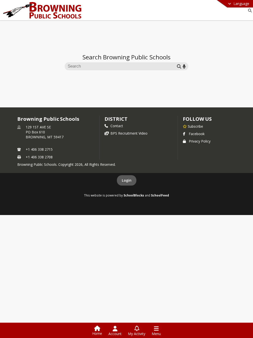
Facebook (197, 133)
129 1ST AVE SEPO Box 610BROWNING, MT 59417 (44, 132)
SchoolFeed (160, 195)
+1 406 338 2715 (39, 149)
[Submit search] (179, 66)
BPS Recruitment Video (129, 133)
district (116, 119)
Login (126, 180)
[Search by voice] (184, 66)
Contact (116, 125)
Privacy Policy (200, 141)
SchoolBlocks (134, 195)
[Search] (249, 10)
